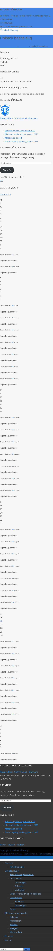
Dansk (3, 844)
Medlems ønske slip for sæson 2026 (21, 134)
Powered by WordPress (11, 853)
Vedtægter (20, 890)
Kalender (14, 917)
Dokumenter (16, 878)
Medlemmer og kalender (16, 913)
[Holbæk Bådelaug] (9, 30)
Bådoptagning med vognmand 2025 (21, 141)
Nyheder (9, 936)
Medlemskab (16, 932)
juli (1, 180)
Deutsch (20, 844)
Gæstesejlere (16, 897)
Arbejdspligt (15, 920)
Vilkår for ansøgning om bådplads (25, 893)
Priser (12, 909)
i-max (33, 853)
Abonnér (7, 170)
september (5, 194)
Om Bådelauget (12, 870)
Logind (8, 940)
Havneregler (20, 882)
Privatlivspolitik (17, 867)
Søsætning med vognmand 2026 (20, 130)
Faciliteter (19, 901)
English (11, 844)
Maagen (14, 928)
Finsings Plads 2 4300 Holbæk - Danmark (19, 118)
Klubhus (14, 924)
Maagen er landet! (13, 137)
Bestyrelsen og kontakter (22, 874)
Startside (9, 863)
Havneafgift (20, 905)
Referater (19, 886)
